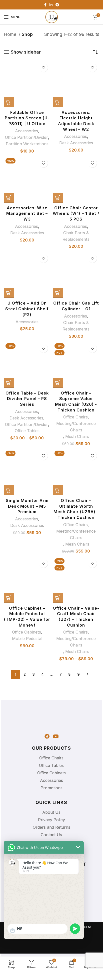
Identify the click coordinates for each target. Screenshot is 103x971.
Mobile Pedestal (27, 638)
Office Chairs (75, 416)
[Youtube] (56, 736)
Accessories (26, 130)
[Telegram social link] (57, 4)
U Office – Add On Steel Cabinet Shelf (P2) (27, 309)
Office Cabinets (26, 632)
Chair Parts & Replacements (76, 236)
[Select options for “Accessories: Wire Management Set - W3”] (9, 198)
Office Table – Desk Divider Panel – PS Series (27, 399)
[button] (9, 102)
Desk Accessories (76, 142)
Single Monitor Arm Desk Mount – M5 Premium (27, 506)
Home (11, 34)
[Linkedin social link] (51, 4)
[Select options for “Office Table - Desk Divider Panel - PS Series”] (9, 383)
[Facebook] (47, 736)
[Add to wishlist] (43, 67)
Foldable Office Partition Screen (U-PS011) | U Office (27, 118)
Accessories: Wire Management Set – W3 (27, 213)
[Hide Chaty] (11, 949)
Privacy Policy (51, 819)
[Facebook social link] (45, 4)
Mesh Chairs (77, 436)
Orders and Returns (51, 827)
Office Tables (27, 430)
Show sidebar (26, 52)
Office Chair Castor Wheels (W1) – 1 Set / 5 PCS (76, 213)
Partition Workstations (27, 143)
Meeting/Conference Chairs (76, 426)
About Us (51, 812)
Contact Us (51, 834)
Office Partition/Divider (26, 137)
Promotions (51, 787)
